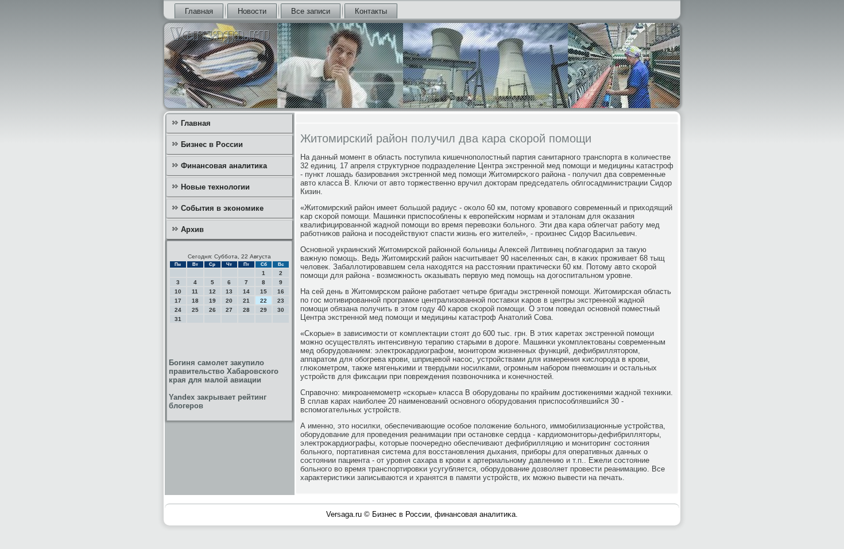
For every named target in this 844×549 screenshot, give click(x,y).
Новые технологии (215, 187)
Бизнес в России (212, 144)
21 (246, 300)
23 (280, 300)
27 (229, 310)
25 (195, 310)
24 (178, 310)
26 (212, 310)
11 (195, 291)
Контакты (371, 11)
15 (263, 291)
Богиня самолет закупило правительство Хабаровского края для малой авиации (223, 371)
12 (212, 291)
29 (263, 310)
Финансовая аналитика (224, 165)
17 (178, 300)
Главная (199, 11)
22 (263, 300)
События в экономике (222, 208)
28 (246, 310)
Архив (192, 229)
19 (212, 300)
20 (229, 300)
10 (178, 291)
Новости (252, 11)
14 (246, 291)
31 (178, 319)
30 (280, 310)
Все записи (310, 11)
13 (229, 291)
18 (195, 300)
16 (280, 291)
